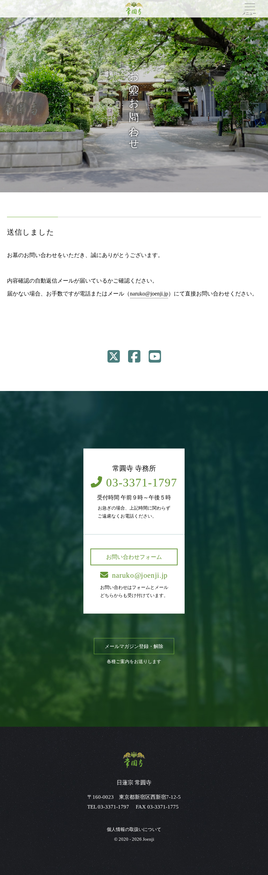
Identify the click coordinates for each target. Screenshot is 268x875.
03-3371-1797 (141, 482)
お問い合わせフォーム (134, 556)
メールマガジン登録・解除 (134, 646)
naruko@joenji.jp (149, 293)
